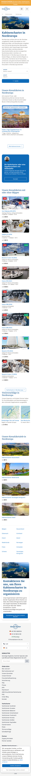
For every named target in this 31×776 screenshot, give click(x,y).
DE (6, 648)
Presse (4, 685)
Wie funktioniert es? (8, 671)
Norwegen (19, 542)
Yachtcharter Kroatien (8, 708)
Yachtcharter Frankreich (9, 715)
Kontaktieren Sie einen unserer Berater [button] (15, 616)
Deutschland (20, 529)
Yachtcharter (17, 692)
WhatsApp (16, 637)
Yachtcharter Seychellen (9, 722)
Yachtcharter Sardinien (9, 706)
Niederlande (5, 542)
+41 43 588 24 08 (16, 634)
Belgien (4, 529)
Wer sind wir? (6, 669)
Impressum (5, 690)
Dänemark (5, 533)
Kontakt (15, 179)
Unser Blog (5, 697)
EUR (7, 644)
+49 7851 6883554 (16, 631)
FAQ (3, 683)
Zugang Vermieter (7, 738)
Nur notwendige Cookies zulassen (15, 770)
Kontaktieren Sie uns (16, 639)
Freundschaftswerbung (9, 678)
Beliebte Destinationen (9, 746)
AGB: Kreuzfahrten (7, 692)
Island (18, 538)
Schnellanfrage (6, 732)
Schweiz (4, 551)
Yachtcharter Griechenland (10, 713)
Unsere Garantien (7, 673)
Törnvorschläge (6, 729)
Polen (3, 547)
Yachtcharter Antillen (8, 720)
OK (27, 661)
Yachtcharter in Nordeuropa (15, 390)
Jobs (3, 687)
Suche (16, 81)
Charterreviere (8, 14)
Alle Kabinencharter (15, 146)
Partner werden (6, 741)
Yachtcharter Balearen (8, 710)
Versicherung (6, 680)
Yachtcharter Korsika (8, 718)
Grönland (19, 533)
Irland (3, 538)
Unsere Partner (6, 676)
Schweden (19, 547)
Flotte (3, 727)
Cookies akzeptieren (15, 765)
